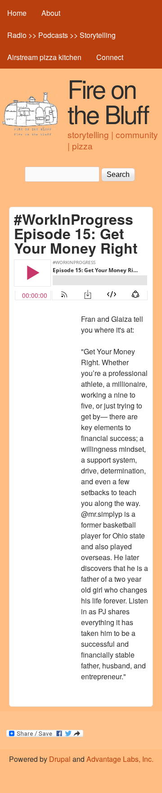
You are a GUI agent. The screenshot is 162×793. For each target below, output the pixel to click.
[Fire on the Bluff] (30, 134)
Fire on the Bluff (108, 100)
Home (17, 13)
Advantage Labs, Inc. (119, 759)
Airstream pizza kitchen (44, 57)
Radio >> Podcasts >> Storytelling (61, 35)
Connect (109, 57)
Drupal (60, 759)
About (50, 13)
